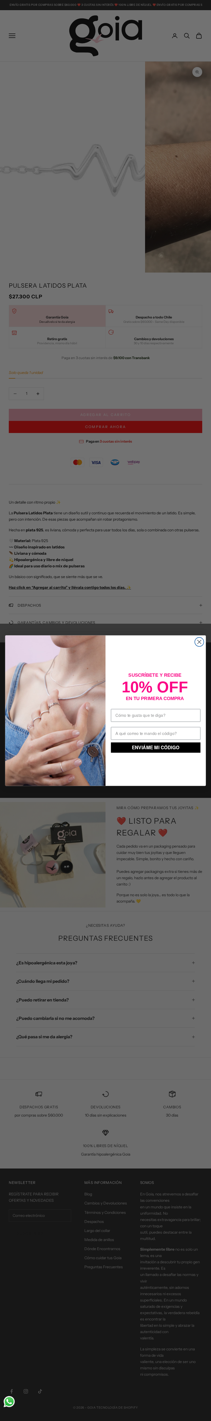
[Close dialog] (199, 641)
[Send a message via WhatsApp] (9, 1401)
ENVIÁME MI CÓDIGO (155, 747)
